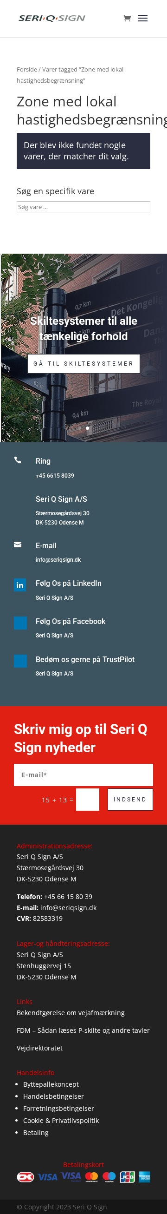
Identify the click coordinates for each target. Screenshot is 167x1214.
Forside (27, 69)
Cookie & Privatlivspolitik (61, 1120)
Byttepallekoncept (51, 1084)
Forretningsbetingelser (58, 1108)
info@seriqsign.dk (58, 560)
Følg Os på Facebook (70, 621)
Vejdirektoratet (40, 1047)
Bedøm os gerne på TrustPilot (85, 659)
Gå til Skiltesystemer (83, 364)
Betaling (36, 1132)
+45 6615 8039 (55, 475)
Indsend (130, 799)
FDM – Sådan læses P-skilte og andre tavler (83, 1030)
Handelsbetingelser (53, 1096)
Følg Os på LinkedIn (69, 583)
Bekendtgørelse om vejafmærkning (71, 1012)
